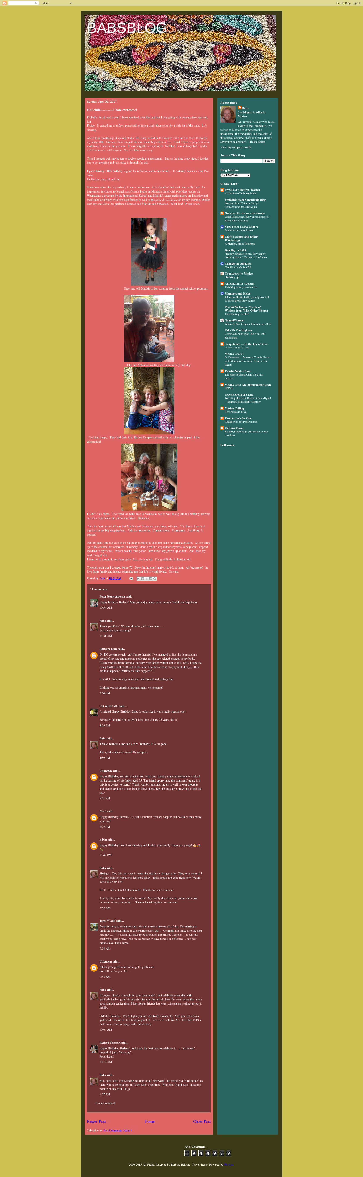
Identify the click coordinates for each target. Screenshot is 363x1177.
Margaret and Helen (238, 293)
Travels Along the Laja (239, 394)
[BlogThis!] (143, 579)
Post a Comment (105, 1103)
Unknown (106, 770)
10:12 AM (106, 1062)
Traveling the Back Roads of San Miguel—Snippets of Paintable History (248, 399)
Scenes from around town (239, 230)
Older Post (202, 1121)
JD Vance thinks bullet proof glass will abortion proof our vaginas (247, 298)
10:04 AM (106, 1030)
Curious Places (234, 428)
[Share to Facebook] (151, 579)
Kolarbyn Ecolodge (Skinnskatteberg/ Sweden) (246, 433)
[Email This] (139, 579)
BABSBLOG (127, 28)
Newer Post (96, 1121)
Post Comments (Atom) (117, 1130)
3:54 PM (105, 693)
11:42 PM (105, 855)
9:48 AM (105, 977)
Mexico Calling (234, 408)
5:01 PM (105, 798)
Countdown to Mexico (239, 273)
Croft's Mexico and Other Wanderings (241, 238)
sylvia (103, 839)
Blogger (228, 1164)
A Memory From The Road (240, 243)
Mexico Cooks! (234, 354)
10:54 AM (106, 608)
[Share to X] (147, 579)
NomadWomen (234, 320)
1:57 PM (105, 1094)
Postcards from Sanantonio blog (245, 199)
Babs (103, 620)
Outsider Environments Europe (245, 213)
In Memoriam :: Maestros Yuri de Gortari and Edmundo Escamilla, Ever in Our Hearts (248, 360)
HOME (229, 388)
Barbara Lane (108, 649)
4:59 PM (105, 758)
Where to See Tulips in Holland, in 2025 (248, 324)
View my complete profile (235, 147)
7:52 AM (105, 908)
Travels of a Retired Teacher (242, 190)
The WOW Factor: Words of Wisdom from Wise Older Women (246, 309)
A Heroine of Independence (240, 193)
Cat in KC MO (109, 706)
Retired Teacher (110, 1042)
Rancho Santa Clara (238, 371)
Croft (103, 811)
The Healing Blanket (237, 314)
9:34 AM (105, 948)
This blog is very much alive (241, 287)
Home (150, 1121)
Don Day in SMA (235, 250)
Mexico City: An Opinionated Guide (248, 384)
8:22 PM (105, 827)
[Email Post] (131, 578)
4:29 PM (105, 725)
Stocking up (232, 277)
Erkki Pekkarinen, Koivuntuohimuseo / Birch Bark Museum (247, 218)
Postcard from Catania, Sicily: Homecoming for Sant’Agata (242, 205)
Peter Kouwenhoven (112, 596)
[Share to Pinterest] (155, 579)
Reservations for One (238, 418)
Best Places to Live (235, 412)
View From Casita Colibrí (241, 227)
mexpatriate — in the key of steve (246, 344)
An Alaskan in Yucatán (239, 283)
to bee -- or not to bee (237, 347)
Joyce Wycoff (108, 920)
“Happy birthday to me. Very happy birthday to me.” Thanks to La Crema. (246, 255)
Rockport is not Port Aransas (241, 421)
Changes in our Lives (238, 263)
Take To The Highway (239, 330)
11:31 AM (106, 636)
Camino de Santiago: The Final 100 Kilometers (245, 335)
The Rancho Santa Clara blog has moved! (244, 376)
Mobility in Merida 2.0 (238, 267)
